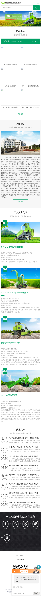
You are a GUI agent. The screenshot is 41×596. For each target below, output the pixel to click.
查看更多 (20, 114)
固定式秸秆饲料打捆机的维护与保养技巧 (23, 502)
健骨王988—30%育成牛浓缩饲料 (30, 108)
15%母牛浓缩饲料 (10, 86)
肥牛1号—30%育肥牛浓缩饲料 (30, 86)
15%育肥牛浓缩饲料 (10, 64)
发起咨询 (36, 593)
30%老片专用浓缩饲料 (10, 107)
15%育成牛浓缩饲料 (30, 64)
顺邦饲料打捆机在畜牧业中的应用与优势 (23, 484)
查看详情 (20, 201)
